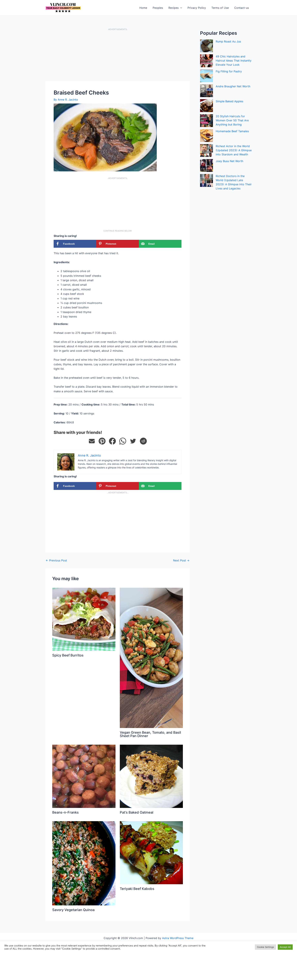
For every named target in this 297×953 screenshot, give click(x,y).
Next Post (181, 560)
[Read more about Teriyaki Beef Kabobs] (151, 852)
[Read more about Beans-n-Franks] (84, 776)
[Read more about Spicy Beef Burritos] (84, 619)
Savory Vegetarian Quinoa (73, 910)
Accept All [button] (285, 947)
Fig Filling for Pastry (229, 71)
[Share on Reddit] (143, 441)
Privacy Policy (197, 7)
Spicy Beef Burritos (68, 655)
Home (143, 7)
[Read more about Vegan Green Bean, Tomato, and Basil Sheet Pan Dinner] (151, 657)
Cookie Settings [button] (265, 947)
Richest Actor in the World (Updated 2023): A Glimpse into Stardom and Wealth (234, 150)
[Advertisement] (117, 56)
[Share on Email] (91, 441)
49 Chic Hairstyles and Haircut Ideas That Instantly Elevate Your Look (233, 60)
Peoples (158, 7)
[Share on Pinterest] (102, 441)
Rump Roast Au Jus (228, 41)
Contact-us (241, 7)
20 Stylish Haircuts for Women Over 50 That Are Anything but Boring (232, 120)
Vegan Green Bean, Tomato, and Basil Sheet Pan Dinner (150, 734)
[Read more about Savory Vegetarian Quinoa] (84, 863)
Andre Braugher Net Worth (233, 86)
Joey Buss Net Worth (229, 161)
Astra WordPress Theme (177, 938)
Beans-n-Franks (65, 812)
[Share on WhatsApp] (122, 441)
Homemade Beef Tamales (232, 131)
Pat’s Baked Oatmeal (136, 812)
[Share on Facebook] (112, 441)
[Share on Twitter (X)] (133, 441)
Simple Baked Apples (229, 101)
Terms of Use (220, 7)
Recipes (173, 7)
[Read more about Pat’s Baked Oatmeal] (151, 776)
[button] (180, 8)
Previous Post (56, 560)
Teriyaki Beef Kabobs (137, 889)
